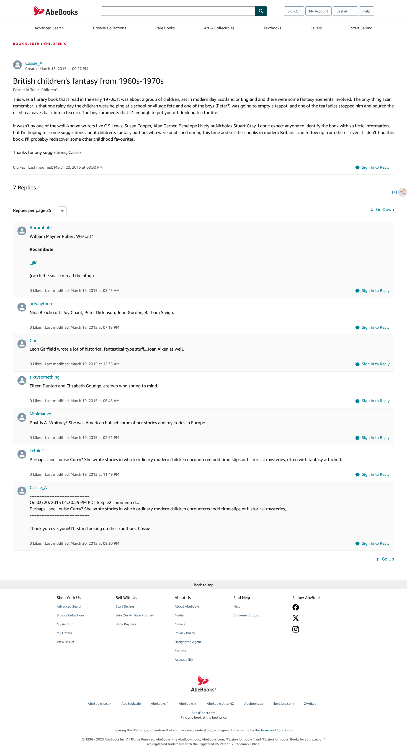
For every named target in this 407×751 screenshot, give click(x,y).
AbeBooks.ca (253, 703)
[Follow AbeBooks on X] (317, 618)
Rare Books (165, 27)
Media (179, 615)
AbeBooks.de (131, 703)
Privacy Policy (185, 633)
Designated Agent (188, 642)
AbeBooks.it (188, 703)
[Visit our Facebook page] (317, 607)
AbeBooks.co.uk (99, 703)
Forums (180, 651)
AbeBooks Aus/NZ (220, 703)
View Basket (65, 642)
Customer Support (247, 615)
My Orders (64, 633)
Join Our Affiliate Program (135, 615)
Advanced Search (49, 27)
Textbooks (272, 27)
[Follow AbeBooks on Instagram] (317, 629)
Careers (180, 624)
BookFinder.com (203, 715)
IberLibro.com (283, 703)
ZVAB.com (312, 703)
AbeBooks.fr (160, 703)
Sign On (294, 11)
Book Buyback (126, 624)
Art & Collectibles (219, 27)
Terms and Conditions (277, 730)
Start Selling (361, 27)
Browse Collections (109, 27)
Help (366, 11)
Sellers (316, 27)
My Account (318, 11)
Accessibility (184, 659)
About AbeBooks (187, 606)
